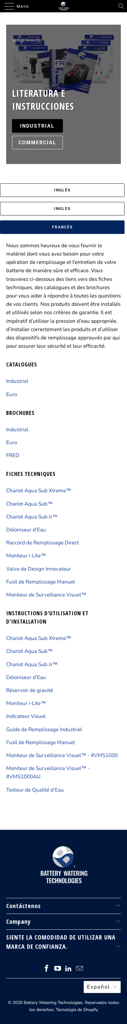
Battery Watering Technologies (53, 1003)
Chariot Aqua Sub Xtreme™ (38, 490)
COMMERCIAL (37, 142)
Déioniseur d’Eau (26, 529)
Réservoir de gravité (29, 690)
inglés (62, 190)
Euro (11, 394)
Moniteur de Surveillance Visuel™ (46, 594)
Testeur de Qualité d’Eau (35, 789)
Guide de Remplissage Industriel (44, 729)
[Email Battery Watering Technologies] (79, 969)
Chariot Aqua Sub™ (29, 503)
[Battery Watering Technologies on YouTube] (57, 969)
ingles (62, 209)
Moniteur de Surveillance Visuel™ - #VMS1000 (62, 755)
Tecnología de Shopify (77, 1010)
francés (62, 227)
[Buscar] (121, 6)
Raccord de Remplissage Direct (42, 542)
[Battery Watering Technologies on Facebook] (46, 969)
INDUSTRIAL (37, 126)
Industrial (17, 429)
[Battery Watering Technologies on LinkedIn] (68, 969)
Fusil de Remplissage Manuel (40, 581)
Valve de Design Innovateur (38, 568)
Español (98, 986)
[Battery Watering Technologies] (63, 6)
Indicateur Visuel (26, 716)
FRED (12, 455)
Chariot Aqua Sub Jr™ (32, 516)
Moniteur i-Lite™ (26, 555)
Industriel (17, 381)
